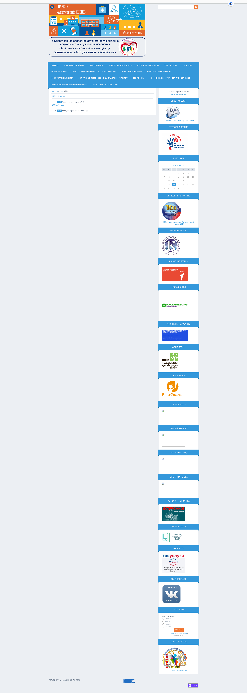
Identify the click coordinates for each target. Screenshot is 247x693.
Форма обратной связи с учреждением (179, 120)
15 (169, 181)
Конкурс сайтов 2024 (179, 670)
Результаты (174, 633)
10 (179, 177)
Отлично (168, 618)
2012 (61, 91)
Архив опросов (182, 633)
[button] (231, 5)
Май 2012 (178, 166)
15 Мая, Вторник (58, 96)
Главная (54, 91)
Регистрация (176, 94)
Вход (184, 94)
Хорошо (167, 621)
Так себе (168, 627)
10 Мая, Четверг (58, 105)
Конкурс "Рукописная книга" (74, 111)
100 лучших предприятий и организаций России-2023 (178, 223)
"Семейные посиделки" (72, 102)
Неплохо (168, 624)
